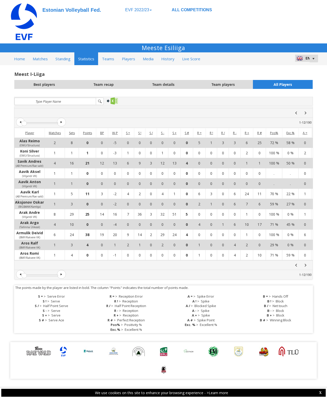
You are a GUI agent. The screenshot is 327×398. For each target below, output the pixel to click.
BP (102, 133)
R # (259, 133)
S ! (139, 133)
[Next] (305, 112)
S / (151, 133)
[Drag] (24, 123)
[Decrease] (20, 122)
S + (174, 133)
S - (162, 133)
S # (187, 133)
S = (128, 133)
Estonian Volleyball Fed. (71, 10)
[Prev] (296, 112)
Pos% (274, 133)
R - (235, 133)
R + (247, 133)
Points (87, 133)
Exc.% (290, 133)
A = (305, 133)
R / (223, 133)
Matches (55, 133)
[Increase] (61, 122)
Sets (72, 133)
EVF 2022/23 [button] (137, 10)
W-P (115, 133)
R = (199, 133)
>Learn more (217, 392)
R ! (211, 133)
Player (29, 133)
